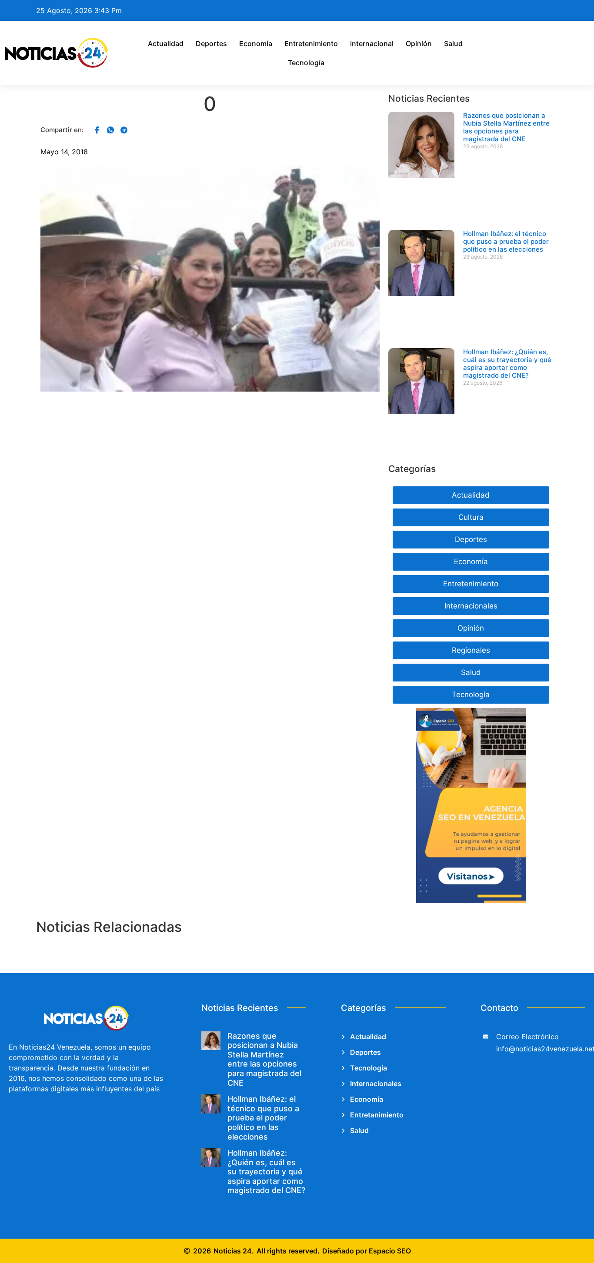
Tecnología (306, 62)
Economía (255, 43)
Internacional (372, 43)
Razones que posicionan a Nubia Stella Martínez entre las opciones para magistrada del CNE (506, 127)
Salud (453, 43)
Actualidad (166, 43)
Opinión (419, 43)
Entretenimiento (311, 43)
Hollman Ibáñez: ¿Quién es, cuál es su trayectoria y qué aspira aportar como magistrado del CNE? (507, 363)
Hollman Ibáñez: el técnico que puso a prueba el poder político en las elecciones (506, 241)
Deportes (211, 43)
